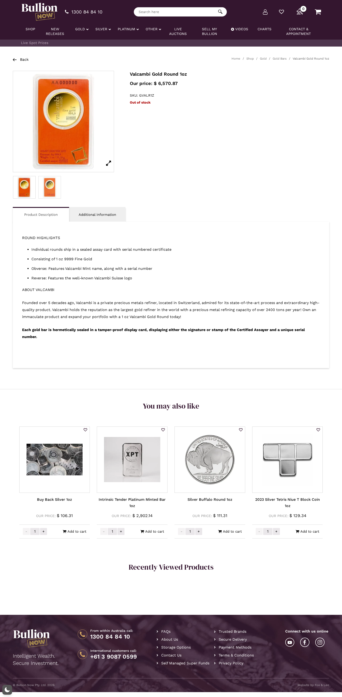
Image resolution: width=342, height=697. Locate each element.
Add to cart (76, 531)
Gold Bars (280, 58)
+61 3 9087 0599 (113, 657)
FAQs (166, 631)
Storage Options (176, 647)
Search (220, 12)
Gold (263, 58)
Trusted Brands (232, 631)
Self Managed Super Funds (185, 663)
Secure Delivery (233, 639)
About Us (169, 639)
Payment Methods (235, 647)
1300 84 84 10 (110, 636)
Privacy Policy (231, 663)
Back (24, 59)
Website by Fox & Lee (313, 685)
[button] (85, 430)
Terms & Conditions (236, 655)
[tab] (41, 214)
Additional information (97, 215)
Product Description (41, 215)
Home (235, 58)
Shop (250, 58)
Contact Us (171, 655)
